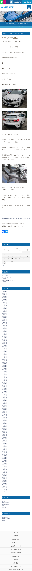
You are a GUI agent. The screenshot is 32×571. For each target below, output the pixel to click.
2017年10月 (4, 454)
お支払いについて (16, 546)
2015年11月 (4, 489)
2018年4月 (4, 445)
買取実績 (4, 507)
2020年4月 (4, 408)
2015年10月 (4, 491)
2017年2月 (4, 466)
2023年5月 (4, 351)
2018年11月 (4, 434)
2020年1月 (4, 413)
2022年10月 (4, 362)
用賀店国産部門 (5, 502)
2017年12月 (4, 451)
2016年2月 (4, 485)
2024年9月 (4, 327)
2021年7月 (4, 385)
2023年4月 (4, 353)
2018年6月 (4, 442)
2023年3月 (4, 354)
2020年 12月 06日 (7, 33)
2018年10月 (4, 436)
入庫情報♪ (4, 278)
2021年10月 (4, 380)
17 (4, 258)
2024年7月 (4, 330)
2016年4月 (4, 482)
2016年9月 (4, 474)
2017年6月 (4, 460)
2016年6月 (4, 478)
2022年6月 (4, 368)
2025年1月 (4, 321)
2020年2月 (4, 411)
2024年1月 (4, 339)
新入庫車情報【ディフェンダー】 (9, 280)
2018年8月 (4, 439)
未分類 (3, 501)
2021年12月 (4, 377)
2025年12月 (4, 304)
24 (4, 261)
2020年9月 (4, 400)
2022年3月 (4, 373)
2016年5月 (4, 480)
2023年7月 (4, 348)
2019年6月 (4, 423)
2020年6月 (4, 405)
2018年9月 (4, 437)
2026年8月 (4, 291)
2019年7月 (4, 422)
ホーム (16, 532)
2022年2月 (4, 374)
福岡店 (3, 505)
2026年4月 (4, 298)
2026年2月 (4, 301)
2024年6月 (4, 331)
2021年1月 (4, 394)
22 (23, 258)
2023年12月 (4, 340)
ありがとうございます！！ (8, 277)
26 (12, 261)
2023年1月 (4, 357)
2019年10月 (4, 417)
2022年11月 (4, 360)
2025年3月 (4, 317)
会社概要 (16, 559)
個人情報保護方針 (16, 566)
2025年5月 (4, 314)
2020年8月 (4, 402)
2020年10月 (4, 399)
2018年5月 (4, 443)
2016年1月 (4, 486)
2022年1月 (4, 376)
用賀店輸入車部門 (19, 33)
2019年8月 (4, 420)
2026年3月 (4, 299)
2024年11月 (4, 324)
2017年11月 (4, 452)
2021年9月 (4, 382)
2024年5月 (4, 333)
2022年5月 (4, 370)
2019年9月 (4, 419)
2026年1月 (4, 302)
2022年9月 (4, 363)
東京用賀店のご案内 (16, 553)
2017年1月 (4, 468)
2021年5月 (4, 388)
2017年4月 (4, 463)
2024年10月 (4, 325)
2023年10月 (4, 344)
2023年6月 (4, 350)
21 (20, 258)
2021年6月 (4, 386)
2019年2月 (4, 429)
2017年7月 (4, 459)
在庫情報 (16, 536)
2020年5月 (4, 406)
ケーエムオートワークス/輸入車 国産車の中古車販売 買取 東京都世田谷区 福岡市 (11, 7)
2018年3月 (4, 446)
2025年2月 (4, 319)
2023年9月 (4, 345)
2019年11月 (4, 416)
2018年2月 (4, 448)
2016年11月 (4, 471)
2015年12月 (4, 488)
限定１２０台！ (5, 275)
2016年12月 (4, 469)
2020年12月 (4, 396)
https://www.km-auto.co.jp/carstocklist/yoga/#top (16, 218)
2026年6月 (4, 294)
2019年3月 (4, 428)
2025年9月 (4, 308)
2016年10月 (4, 472)
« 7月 (3, 265)
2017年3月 (4, 465)
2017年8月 (4, 457)
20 (16, 258)
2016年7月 (4, 477)
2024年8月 (4, 328)
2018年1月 (4, 449)
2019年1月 (4, 431)
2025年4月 (4, 316)
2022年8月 (4, 365)
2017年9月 (4, 455)
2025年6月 (4, 313)
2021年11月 (4, 379)
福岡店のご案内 (16, 556)
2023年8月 (4, 347)
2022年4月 (4, 371)
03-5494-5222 (17, 2)
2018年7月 (4, 440)
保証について (16, 542)
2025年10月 (4, 307)
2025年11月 (4, 305)
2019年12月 (4, 414)
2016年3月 (4, 483)
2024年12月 (4, 322)
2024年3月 (4, 336)
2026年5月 (4, 296)
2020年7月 (4, 403)
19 (12, 258)
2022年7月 (4, 367)
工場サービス (16, 539)
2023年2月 (4, 356)
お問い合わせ (16, 563)
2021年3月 (4, 391)
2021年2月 (4, 393)
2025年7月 (4, 311)
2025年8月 (4, 310)
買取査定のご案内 (16, 549)
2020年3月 (4, 409)
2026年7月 (4, 293)
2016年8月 (4, 475)
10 (4, 256)
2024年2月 (4, 337)
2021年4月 (4, 390)
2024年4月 (4, 334)
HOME (9, 26)
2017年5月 (4, 462)
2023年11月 (4, 342)
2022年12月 (4, 359)
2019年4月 (4, 426)
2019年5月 (4, 425)
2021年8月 (4, 383)
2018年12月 (4, 432)
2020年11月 (4, 397)
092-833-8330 (27, 2)
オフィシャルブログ (14, 26)
